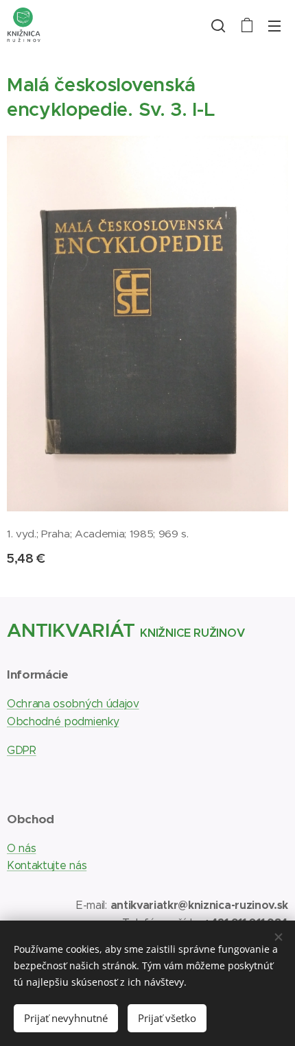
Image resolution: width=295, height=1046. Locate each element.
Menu (274, 25)
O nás (21, 848)
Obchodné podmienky (63, 721)
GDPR (21, 750)
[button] (218, 25)
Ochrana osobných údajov (73, 703)
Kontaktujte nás (46, 865)
